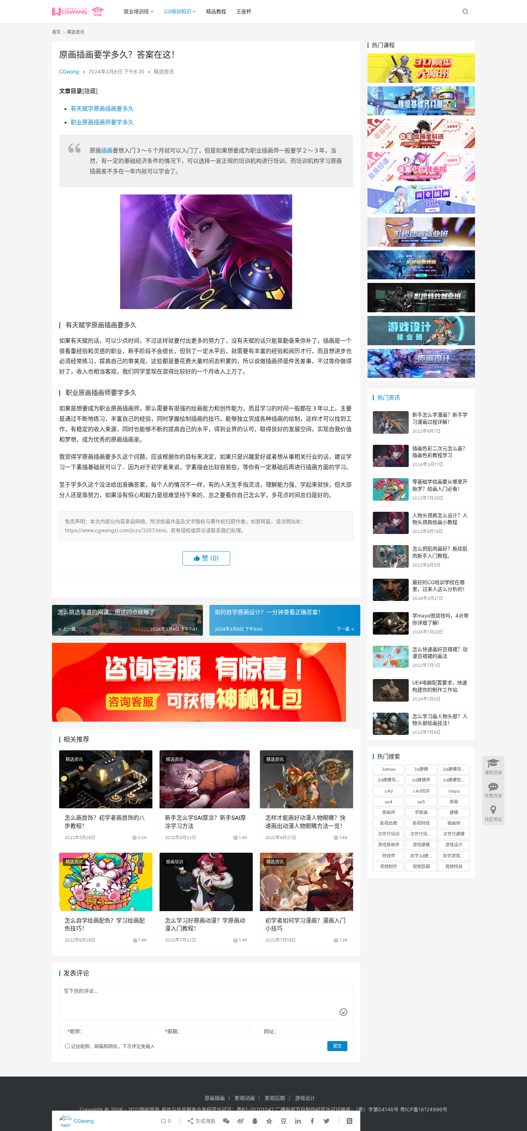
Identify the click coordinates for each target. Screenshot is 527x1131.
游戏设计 (453, 844)
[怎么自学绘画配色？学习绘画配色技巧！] (105, 882)
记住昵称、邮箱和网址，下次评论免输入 (112, 1046)
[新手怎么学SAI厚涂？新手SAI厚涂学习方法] (206, 779)
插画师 (453, 823)
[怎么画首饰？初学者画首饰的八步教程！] (105, 779)
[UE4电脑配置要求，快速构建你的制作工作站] (391, 690)
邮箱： (173, 1031)
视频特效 (453, 866)
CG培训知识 (177, 11)
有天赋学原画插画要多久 (102, 108)
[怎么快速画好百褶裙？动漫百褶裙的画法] (391, 657)
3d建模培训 (454, 769)
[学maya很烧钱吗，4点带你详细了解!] (391, 623)
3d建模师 (421, 780)
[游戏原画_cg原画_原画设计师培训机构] (421, 352)
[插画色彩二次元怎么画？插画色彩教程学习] (391, 456)
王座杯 (243, 11)
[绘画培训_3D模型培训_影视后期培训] (421, 90)
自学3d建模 (421, 855)
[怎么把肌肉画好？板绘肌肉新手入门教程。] (391, 556)
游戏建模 (421, 844)
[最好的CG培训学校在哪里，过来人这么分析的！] (391, 590)
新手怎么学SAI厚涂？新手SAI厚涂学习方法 (205, 821)
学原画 (421, 812)
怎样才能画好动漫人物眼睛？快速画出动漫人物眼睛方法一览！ (305, 821)
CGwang (69, 71)
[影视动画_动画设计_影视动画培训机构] (421, 221)
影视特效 (421, 823)
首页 (56, 32)
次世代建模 (454, 834)
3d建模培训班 (391, 780)
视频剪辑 (421, 866)
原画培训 (174, 862)
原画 (454, 801)
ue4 (389, 801)
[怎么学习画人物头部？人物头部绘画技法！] (391, 724)
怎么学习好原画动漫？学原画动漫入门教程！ (205, 924)
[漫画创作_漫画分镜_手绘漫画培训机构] (421, 155)
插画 (107, 150)
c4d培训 (421, 791)
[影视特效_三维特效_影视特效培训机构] (421, 286)
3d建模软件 (454, 780)
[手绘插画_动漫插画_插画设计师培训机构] (421, 188)
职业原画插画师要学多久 (102, 122)
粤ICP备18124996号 (423, 1109)
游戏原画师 (388, 844)
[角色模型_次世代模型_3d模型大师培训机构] (421, 57)
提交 (337, 1046)
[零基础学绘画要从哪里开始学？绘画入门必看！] (391, 489)
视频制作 (388, 866)
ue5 (421, 801)
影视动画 (245, 1098)
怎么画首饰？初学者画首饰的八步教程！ (105, 821)
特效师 (388, 855)
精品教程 (216, 11)
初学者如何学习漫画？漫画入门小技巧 (305, 924)
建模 (454, 812)
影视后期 (388, 823)
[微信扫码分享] (226, 1121)
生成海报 (204, 1121)
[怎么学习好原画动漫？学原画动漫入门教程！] (206, 882)
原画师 (388, 812)
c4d (389, 791)
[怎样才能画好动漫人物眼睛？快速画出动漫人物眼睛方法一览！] (306, 779)
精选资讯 (164, 71)
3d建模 (421, 769)
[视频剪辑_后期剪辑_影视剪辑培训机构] (421, 254)
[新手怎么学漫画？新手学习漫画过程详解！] (391, 422)
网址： (271, 1031)
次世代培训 (388, 834)
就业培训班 (136, 11)
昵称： (76, 1031)
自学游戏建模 (456, 855)
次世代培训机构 (423, 834)
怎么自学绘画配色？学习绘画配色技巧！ (105, 924)
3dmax (388, 769)
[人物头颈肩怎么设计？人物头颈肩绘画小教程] (391, 523)
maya (454, 791)
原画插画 (215, 1098)
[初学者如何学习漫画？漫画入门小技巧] (306, 882)
